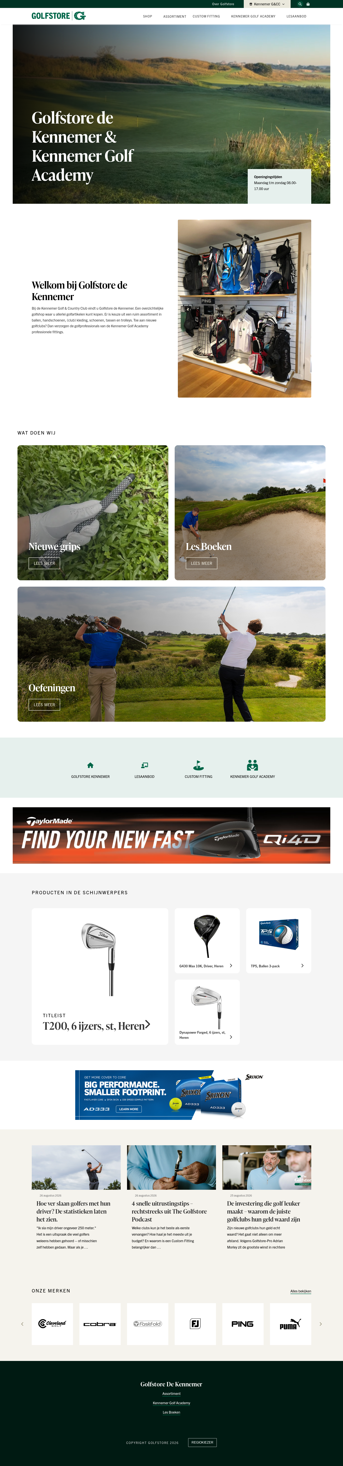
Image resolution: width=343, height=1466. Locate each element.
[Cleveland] (52, 1323)
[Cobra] (100, 1323)
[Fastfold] (147, 1323)
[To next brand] (321, 1324)
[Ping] (243, 1323)
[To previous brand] (22, 1324)
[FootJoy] (195, 1323)
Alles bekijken (300, 1291)
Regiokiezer (202, 1442)
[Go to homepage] (60, 16)
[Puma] (290, 1323)
